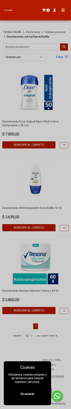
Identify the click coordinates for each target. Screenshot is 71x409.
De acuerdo (27, 393)
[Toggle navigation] (63, 10)
